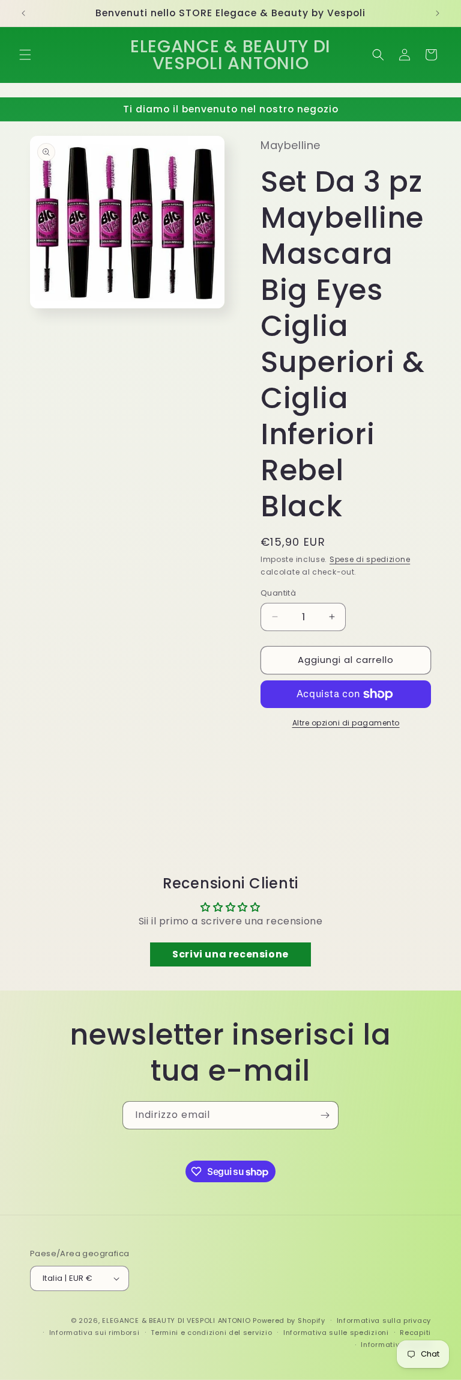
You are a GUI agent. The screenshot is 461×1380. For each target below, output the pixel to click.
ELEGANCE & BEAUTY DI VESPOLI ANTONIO (176, 1320)
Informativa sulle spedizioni (336, 1332)
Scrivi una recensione (230, 954)
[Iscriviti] (325, 1115)
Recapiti (415, 1332)
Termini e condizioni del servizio (211, 1332)
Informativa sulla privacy (384, 1320)
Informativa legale (396, 1344)
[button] (25, 54)
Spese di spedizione (370, 559)
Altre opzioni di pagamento (346, 723)
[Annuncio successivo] (437, 13)
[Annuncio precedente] (23, 13)
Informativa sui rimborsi (94, 1332)
